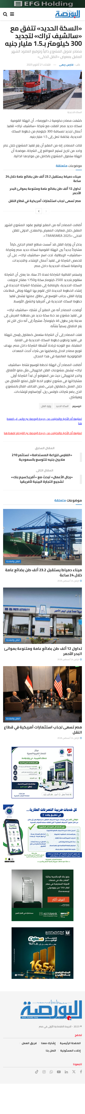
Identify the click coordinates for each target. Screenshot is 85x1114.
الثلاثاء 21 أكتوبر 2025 (39, 64)
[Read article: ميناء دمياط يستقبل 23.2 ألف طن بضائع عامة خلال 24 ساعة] (42, 537)
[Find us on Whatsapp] (51, 1072)
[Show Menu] (12, 14)
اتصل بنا (51, 1050)
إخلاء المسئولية (70, 1050)
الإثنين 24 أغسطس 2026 (68, 581)
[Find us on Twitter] (74, 1071)
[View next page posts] (39, 211)
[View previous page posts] (46, 211)
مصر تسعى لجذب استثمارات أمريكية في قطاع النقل (44, 201)
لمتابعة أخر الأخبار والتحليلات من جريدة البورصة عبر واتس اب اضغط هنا (44, 421)
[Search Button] (5, 14)
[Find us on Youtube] (59, 1072)
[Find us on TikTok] (36, 1071)
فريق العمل (29, 1043)
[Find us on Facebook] (81, 1072)
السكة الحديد (62, 406)
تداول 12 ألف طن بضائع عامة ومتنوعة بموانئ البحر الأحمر (45, 191)
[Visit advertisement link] (42, 4)
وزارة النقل (46, 406)
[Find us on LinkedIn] (66, 1072)
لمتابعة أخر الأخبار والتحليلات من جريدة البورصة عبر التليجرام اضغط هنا (43, 433)
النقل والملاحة (13, 561)
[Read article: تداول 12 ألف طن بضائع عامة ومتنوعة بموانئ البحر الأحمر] (42, 616)
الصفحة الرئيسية (70, 1043)
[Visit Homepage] (67, 14)
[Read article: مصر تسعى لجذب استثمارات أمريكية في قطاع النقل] (42, 694)
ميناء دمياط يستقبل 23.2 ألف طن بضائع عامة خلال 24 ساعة (43, 178)
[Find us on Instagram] (44, 1072)
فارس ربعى (66, 64)
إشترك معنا (48, 1043)
